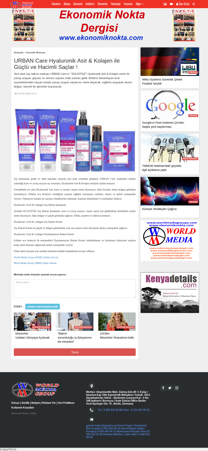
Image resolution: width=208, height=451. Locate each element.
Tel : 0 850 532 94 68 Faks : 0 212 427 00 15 (124, 409)
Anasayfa (18, 52)
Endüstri (90, 4)
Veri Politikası (66, 402)
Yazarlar (128, 4)
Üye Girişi (183, 4)
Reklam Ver (49, 402)
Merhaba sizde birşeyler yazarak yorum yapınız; (40, 274)
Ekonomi (77, 4)
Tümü (74, 352)
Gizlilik (25, 402)
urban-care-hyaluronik (42, 306)
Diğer (139, 4)
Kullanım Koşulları (22, 407)
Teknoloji (115, 4)
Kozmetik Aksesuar (36, 52)
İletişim (35, 402)
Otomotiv (103, 4)
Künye (15, 402)
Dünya (67, 4)
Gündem (56, 4)
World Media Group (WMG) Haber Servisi (35, 263)
